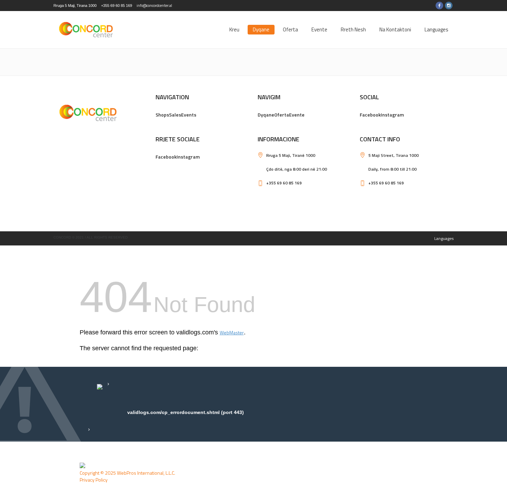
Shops (162, 114)
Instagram (392, 114)
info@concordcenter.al (154, 5)
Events (188, 114)
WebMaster (232, 332)
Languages (444, 238)
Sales (175, 114)
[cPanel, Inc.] (82, 465)
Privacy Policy (94, 479)
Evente (297, 114)
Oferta (281, 114)
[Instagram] (449, 5)
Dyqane (266, 114)
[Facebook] (439, 5)
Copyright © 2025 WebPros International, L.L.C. (127, 472)
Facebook (370, 114)
